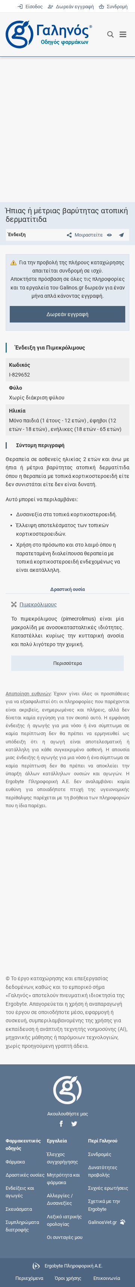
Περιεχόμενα (29, 1278)
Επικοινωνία (106, 1278)
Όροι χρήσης (68, 1278)
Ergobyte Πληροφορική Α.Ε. (73, 1266)
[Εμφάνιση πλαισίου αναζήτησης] (110, 34)
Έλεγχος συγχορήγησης (62, 1157)
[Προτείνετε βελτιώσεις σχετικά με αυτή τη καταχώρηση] (121, 235)
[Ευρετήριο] (109, 235)
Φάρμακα (15, 1161)
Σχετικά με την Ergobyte (104, 1205)
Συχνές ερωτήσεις (108, 1188)
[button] (61, 1124)
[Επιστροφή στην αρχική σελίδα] (67, 1097)
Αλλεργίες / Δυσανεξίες (60, 1199)
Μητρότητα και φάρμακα (63, 1178)
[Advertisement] (67, 129)
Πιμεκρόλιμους (38, 604)
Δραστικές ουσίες (25, 1175)
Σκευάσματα (19, 1209)
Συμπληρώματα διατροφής (22, 1225)
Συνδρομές (99, 1154)
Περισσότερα (67, 663)
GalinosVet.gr (102, 1222)
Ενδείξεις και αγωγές (20, 1191)
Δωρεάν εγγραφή (74, 6)
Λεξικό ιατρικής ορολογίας (64, 1220)
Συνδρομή (116, 6)
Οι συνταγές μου (64, 1237)
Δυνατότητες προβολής (102, 1170)
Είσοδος (33, 6)
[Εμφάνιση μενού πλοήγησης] (123, 34)
